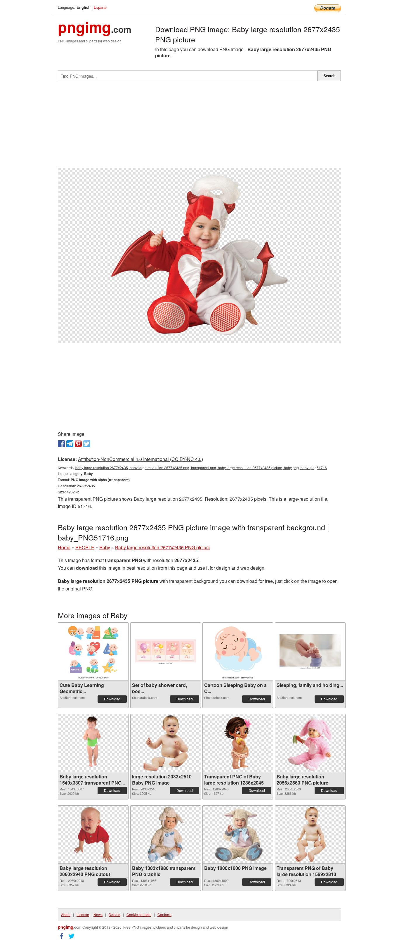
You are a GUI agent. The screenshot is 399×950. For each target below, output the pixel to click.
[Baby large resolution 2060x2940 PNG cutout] (93, 834)
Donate (114, 914)
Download (112, 698)
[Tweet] (86, 443)
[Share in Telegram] (69, 443)
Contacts (164, 914)
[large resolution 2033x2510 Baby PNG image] (165, 743)
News (98, 914)
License (83, 914)
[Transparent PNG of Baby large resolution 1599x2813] (310, 834)
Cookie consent (138, 914)
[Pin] (78, 443)
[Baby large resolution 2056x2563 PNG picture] (310, 743)
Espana (100, 7)
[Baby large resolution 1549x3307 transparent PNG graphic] (93, 743)
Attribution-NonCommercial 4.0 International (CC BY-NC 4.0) (140, 459)
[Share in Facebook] (61, 443)
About (65, 914)
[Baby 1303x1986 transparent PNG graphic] (165, 834)
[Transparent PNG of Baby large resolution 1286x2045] (238, 743)
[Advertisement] (199, 127)
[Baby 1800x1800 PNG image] (238, 834)
